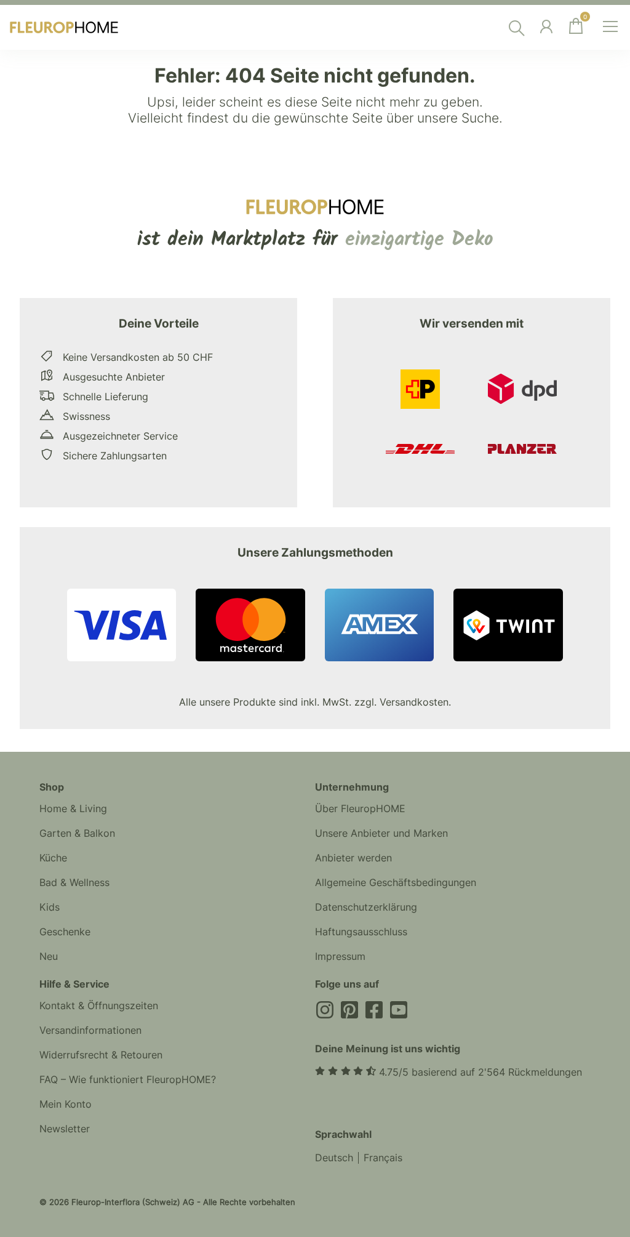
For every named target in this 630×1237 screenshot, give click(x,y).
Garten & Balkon (77, 833)
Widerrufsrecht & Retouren (100, 1055)
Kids (49, 907)
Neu (48, 956)
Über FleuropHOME (360, 808)
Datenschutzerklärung (366, 907)
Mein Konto (65, 1104)
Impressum (340, 956)
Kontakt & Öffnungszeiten (98, 1005)
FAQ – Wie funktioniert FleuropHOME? (127, 1079)
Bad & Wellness (74, 882)
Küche (53, 858)
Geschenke (64, 931)
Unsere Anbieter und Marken (381, 833)
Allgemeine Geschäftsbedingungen (395, 882)
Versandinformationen (90, 1030)
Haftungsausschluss (361, 931)
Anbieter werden (353, 858)
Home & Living (73, 808)
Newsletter (64, 1128)
